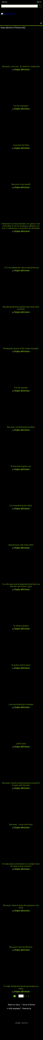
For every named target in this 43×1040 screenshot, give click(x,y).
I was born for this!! (21, 145)
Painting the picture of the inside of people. (21, 348)
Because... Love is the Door (21, 825)
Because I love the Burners (21, 947)
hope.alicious (22, 69)
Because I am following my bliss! (21, 427)
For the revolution (20, 106)
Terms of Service (28, 1004)
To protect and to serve (20, 665)
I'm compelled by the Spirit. (21, 506)
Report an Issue (14, 1004)
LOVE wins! (21, 744)
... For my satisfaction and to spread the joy (21, 268)
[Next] (28, 996)
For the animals (20, 388)
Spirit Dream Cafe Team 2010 (20, 545)
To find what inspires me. (21, 466)
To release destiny (21, 626)
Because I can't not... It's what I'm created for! (21, 66)
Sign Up (4, 2)
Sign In (39, 2)
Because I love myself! (20, 184)
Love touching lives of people (21, 704)
